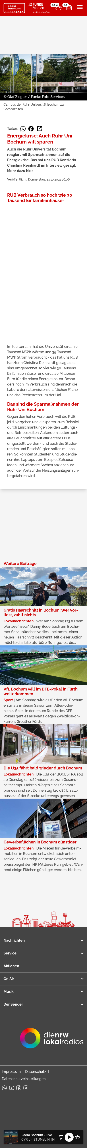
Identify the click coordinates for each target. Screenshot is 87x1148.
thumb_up (77, 1137)
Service (10, 953)
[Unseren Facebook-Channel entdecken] (18, 1088)
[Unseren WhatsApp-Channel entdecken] (4, 1088)
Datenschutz (35, 1072)
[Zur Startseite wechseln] (14, 8)
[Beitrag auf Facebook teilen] (31, 128)
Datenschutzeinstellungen (24, 1079)
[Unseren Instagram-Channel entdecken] (26, 1088)
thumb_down (61, 1137)
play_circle (69, 1137)
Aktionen (11, 966)
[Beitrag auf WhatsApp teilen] (23, 128)
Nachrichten (14, 940)
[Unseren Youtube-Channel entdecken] (11, 1088)
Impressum (11, 1072)
